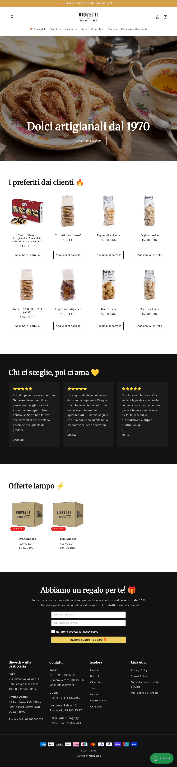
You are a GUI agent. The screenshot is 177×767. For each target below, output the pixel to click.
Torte (93, 688)
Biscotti (94, 676)
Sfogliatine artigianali (68, 309)
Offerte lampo (98, 700)
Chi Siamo (96, 706)
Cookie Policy (139, 676)
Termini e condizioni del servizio (145, 684)
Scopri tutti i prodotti (88, 140)
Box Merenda (68, 539)
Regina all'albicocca (109, 235)
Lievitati (94, 670)
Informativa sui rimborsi (145, 692)
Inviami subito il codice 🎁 (88, 640)
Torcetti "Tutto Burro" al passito (27, 311)
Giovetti (92, 751)
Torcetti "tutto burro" (68, 235)
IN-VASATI (96, 694)
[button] (12, 17)
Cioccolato (96, 682)
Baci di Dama (109, 309)
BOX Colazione (27, 539)
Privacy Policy (139, 670)
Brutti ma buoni (149, 309)
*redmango (95, 756)
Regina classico (150, 235)
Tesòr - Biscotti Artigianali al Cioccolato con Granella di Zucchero (27, 238)
